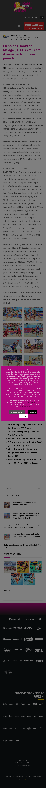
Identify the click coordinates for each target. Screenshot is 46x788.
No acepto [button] (32, 412)
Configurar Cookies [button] (17, 412)
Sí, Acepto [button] (23, 416)
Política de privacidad (29, 402)
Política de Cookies (26, 407)
